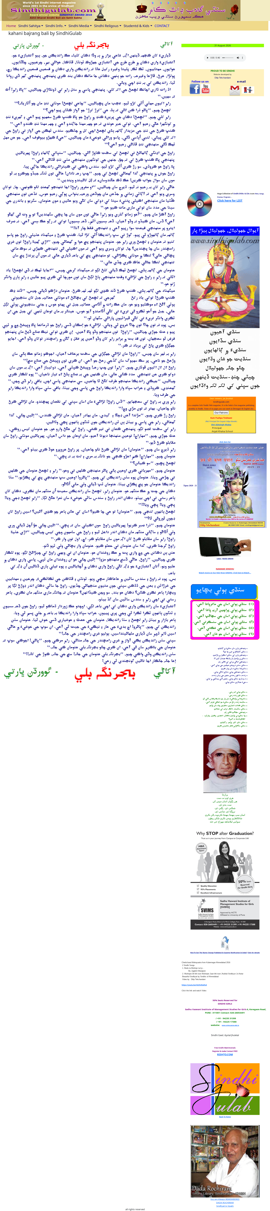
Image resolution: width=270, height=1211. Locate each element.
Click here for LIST (229, 200)
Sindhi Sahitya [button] (29, 25)
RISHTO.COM (225, 1054)
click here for (225, 442)
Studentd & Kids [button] (136, 25)
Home (11, 25)
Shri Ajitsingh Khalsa (221, 424)
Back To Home (225, 1117)
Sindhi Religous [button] (106, 25)
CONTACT (162, 25)
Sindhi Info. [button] (54, 25)
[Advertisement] (190, 145)
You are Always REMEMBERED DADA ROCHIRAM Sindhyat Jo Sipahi (224, 1202)
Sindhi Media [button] (78, 25)
